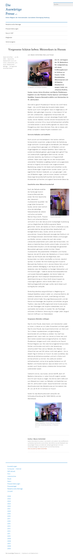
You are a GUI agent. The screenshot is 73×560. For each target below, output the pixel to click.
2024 (9, 501)
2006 (9, 546)
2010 (9, 536)
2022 (9, 506)
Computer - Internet (14, 469)
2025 (9, 499)
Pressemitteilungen (12, 29)
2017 (8, 519)
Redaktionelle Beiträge (13, 24)
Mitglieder (9, 38)
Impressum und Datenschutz (30, 553)
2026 (9, 496)
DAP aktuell (11, 471)
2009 (9, 539)
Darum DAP (9, 33)
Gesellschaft (6, 61)
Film (8, 474)
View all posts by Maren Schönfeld (37, 448)
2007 (9, 544)
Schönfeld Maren (7, 68)
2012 (8, 531)
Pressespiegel (11, 486)
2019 (9, 514)
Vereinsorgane (10, 42)
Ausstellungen (12, 466)
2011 (8, 534)
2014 (8, 526)
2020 (9, 511)
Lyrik (16, 63)
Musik (4, 64)
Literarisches (10, 63)
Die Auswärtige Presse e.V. (13, 553)
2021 (8, 509)
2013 (8, 529)
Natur (9, 481)
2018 (9, 516)
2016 (8, 521)
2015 (8, 524)
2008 (9, 541)
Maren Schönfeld (7, 57)
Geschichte (11, 59)
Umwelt (10, 491)
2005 (9, 549)
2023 (9, 504)
